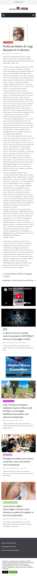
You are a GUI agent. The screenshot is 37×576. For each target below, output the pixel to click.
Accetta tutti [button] (13, 572)
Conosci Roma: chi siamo (8, 543)
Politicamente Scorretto (8, 546)
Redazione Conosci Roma (20, 342)
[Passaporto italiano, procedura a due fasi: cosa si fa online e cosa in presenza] (18, 443)
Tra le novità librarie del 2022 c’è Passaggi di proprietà (17, 275)
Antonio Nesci (18, 53)
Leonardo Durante (17, 420)
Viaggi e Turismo (8, 454)
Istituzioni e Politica (9, 401)
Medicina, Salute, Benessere (10, 502)
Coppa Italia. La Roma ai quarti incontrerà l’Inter (18, 280)
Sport (5, 329)
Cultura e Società (8, 42)
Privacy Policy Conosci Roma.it (10, 550)
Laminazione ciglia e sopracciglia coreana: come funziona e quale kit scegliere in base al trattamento (18, 511)
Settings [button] (5, 572)
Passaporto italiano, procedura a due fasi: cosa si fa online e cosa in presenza (18, 461)
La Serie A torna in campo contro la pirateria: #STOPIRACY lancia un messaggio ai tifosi (18, 335)
